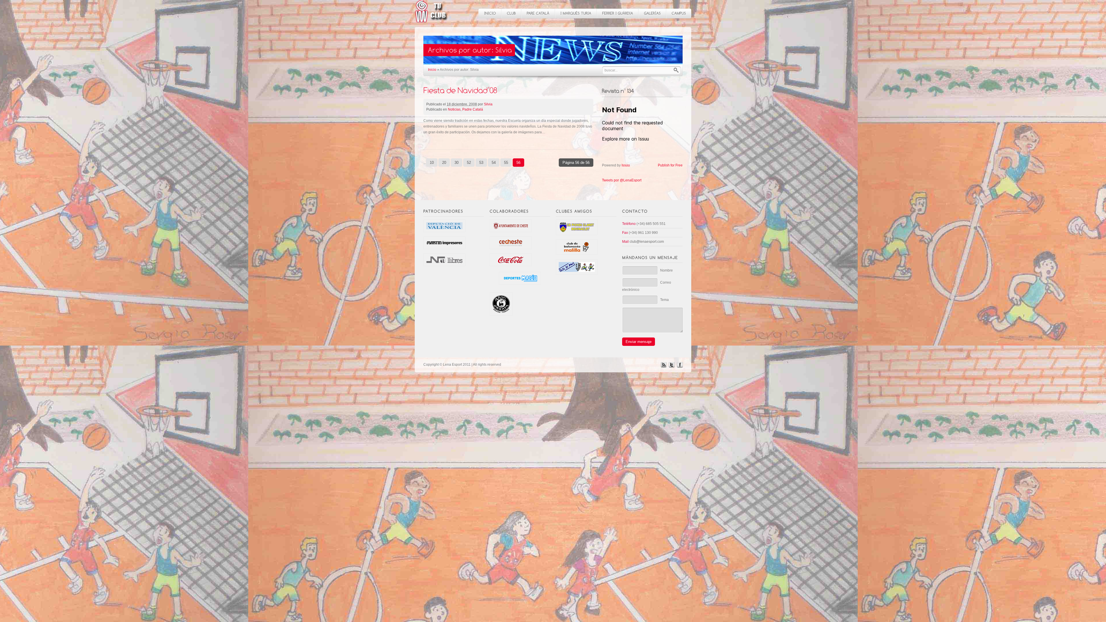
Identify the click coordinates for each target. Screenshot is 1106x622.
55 (506, 162)
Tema (664, 300)
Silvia (488, 104)
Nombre (666, 270)
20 (444, 162)
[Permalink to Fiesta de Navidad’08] (460, 90)
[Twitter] (671, 367)
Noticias (454, 109)
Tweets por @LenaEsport (621, 180)
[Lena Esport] (431, 19)
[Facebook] (680, 367)
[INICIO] (489, 13)
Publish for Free (670, 165)
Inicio (432, 70)
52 (469, 162)
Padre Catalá (472, 109)
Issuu (626, 165)
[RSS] (663, 367)
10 (432, 162)
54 (494, 162)
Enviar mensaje (639, 342)
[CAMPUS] (678, 13)
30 (456, 162)
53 (481, 162)
